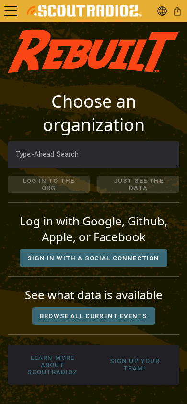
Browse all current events (93, 316)
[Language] (164, 11)
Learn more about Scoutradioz (52, 364)
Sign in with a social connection (93, 258)
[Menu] (11, 11)
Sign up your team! (134, 365)
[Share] (179, 11)
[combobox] (93, 154)
